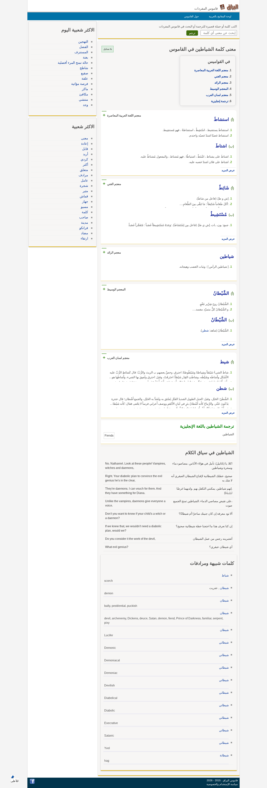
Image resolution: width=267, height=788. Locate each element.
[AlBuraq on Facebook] (32, 782)
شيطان (224, 588)
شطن (205, 330)
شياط (225, 575)
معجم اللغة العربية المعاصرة (211, 70)
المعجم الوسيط (219, 88)
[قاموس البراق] (229, 7)
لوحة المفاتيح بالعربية (220, 16)
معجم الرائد (221, 82)
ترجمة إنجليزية (219, 101)
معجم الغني (221, 76)
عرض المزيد (228, 170)
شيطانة (224, 755)
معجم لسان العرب (217, 95)
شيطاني (224, 642)
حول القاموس (191, 16)
